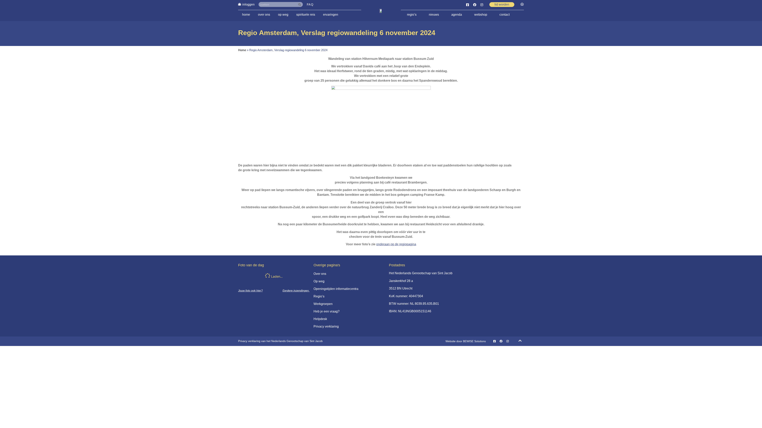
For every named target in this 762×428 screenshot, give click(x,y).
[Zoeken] (300, 4)
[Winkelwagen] (522, 4)
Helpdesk (320, 319)
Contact (504, 14)
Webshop (480, 14)
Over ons (264, 14)
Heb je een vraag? (327, 311)
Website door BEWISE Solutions (465, 341)
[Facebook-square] (467, 4)
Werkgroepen (323, 304)
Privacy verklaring (326, 326)
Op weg (283, 14)
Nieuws (434, 14)
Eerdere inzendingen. (296, 290)
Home (246, 14)
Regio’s (412, 14)
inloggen (248, 4)
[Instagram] (481, 4)
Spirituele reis (305, 14)
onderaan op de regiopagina (396, 244)
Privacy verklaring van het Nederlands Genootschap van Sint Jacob (280, 341)
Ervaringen (330, 14)
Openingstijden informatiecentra (336, 288)
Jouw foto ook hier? (250, 290)
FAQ (310, 4)
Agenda (456, 14)
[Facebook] (474, 4)
